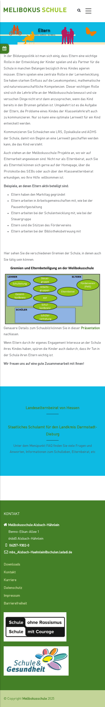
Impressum (12, 595)
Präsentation (90, 328)
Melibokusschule (34, 698)
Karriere (10, 580)
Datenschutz (13, 588)
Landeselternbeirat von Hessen (52, 408)
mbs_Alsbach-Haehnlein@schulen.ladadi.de (40, 552)
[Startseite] (35, 8)
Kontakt (10, 572)
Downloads (12, 564)
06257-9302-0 (19, 545)
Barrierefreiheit (15, 603)
